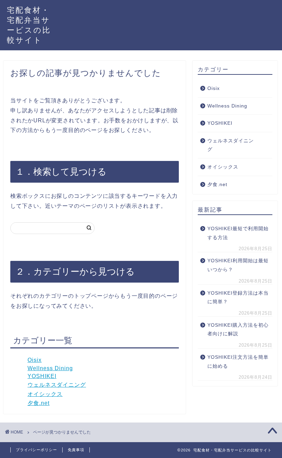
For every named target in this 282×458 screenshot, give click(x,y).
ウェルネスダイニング (57, 385)
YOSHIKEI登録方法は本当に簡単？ (238, 298)
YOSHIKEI (42, 376)
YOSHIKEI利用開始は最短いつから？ (238, 265)
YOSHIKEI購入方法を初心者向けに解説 (238, 330)
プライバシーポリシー (36, 450)
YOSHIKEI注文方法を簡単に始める (238, 362)
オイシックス (45, 394)
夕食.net (39, 403)
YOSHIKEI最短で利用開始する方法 (238, 233)
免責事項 (76, 450)
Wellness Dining (50, 368)
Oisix (35, 360)
